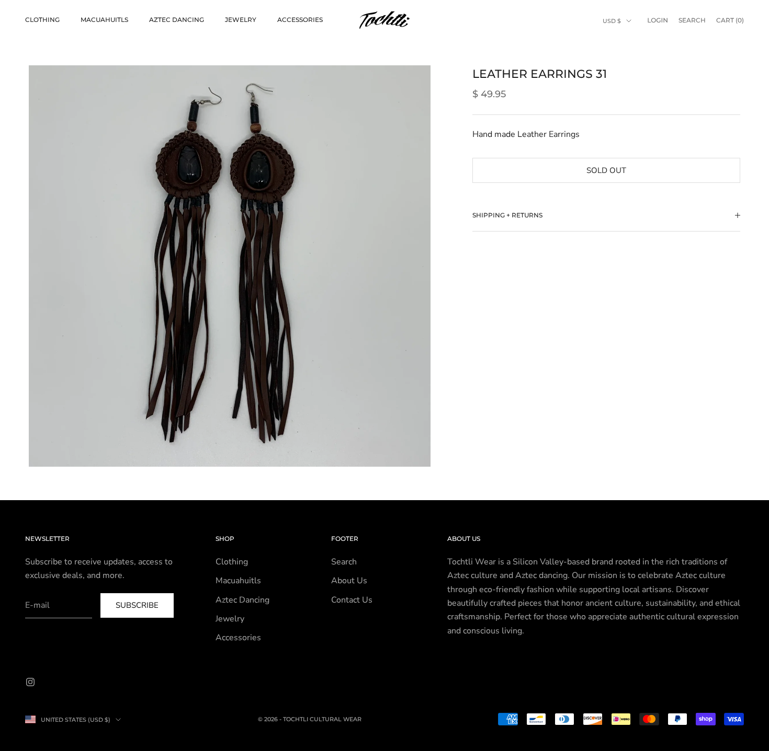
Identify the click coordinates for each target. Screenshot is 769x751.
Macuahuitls (104, 20)
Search (344, 562)
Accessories (300, 20)
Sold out (606, 170)
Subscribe (137, 605)
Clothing (42, 20)
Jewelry (240, 20)
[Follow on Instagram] (30, 682)
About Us (349, 580)
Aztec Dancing (176, 20)
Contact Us (351, 600)
